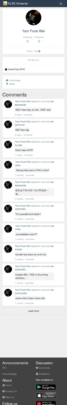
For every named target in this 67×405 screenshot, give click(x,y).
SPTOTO (20, 125)
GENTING (20, 209)
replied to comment (40, 101)
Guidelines (44, 373)
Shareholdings (9, 373)
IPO (4, 367)
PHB (17, 229)
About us (9, 397)
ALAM (18, 145)
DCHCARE (21, 293)
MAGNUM (20, 105)
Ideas (12, 83)
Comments (15, 80)
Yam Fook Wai (22, 101)
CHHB (18, 249)
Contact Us (11, 391)
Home (8, 385)
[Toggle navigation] (61, 3)
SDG (17, 165)
